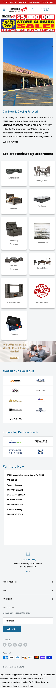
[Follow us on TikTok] (25, 645)
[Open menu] (4, 10)
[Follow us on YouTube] (20, 645)
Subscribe (12, 628)
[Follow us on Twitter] (10, 645)
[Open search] (32, 9)
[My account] (37, 9)
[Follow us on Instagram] (15, 645)
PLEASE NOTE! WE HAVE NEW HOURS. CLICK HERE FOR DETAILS (28, 2)
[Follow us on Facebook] (5, 645)
